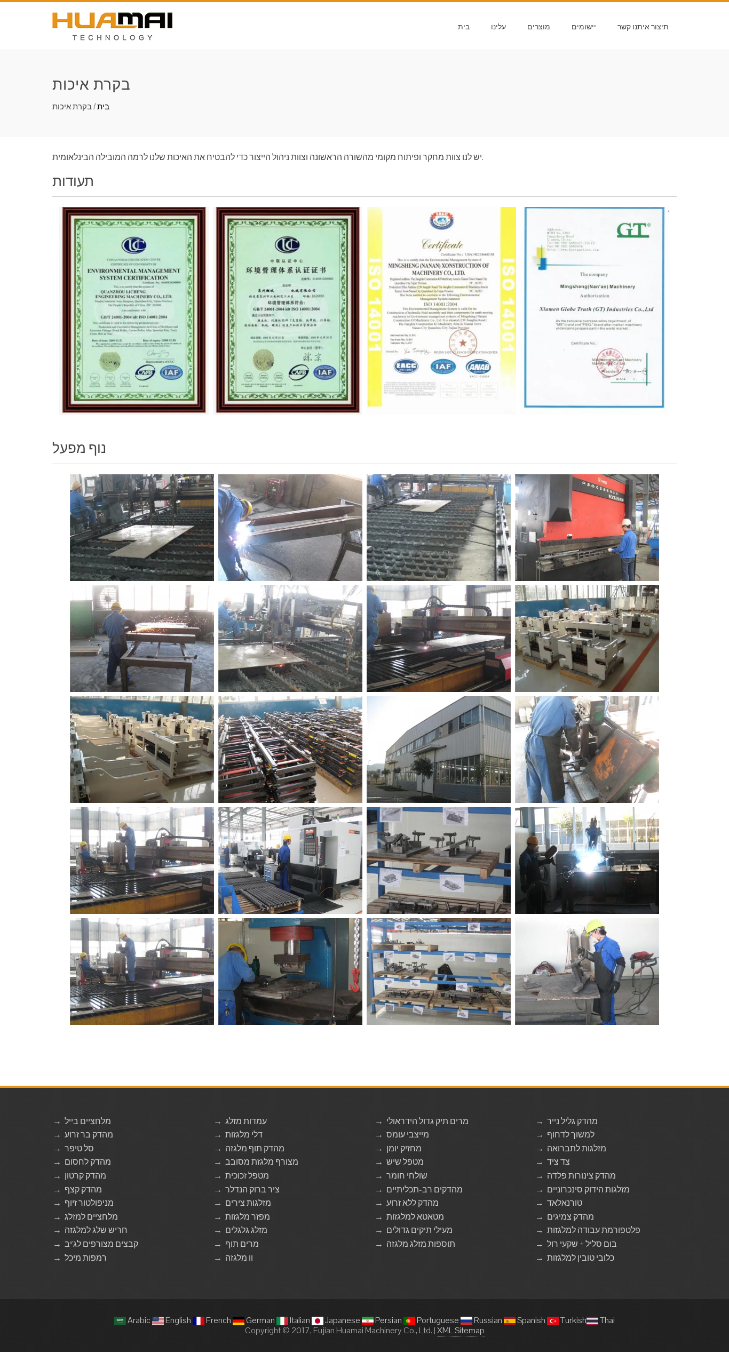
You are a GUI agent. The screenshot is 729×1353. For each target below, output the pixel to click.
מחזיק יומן (404, 1148)
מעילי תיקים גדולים (419, 1230)
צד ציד (558, 1161)
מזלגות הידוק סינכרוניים (588, 1189)
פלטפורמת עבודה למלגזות (593, 1230)
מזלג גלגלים (246, 1230)
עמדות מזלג (246, 1121)
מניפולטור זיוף (89, 1202)
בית (464, 25)
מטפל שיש (405, 1161)
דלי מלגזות (244, 1134)
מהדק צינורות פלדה (581, 1175)
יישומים (584, 25)
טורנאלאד (564, 1202)
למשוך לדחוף (571, 1134)
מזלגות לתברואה (576, 1148)
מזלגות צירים (248, 1202)
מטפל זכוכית (247, 1175)
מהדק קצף (83, 1189)
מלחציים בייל (88, 1121)
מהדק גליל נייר (572, 1121)
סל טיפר (79, 1148)
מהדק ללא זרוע (412, 1202)
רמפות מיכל (86, 1257)
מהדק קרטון (85, 1175)
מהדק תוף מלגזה (254, 1148)
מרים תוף (242, 1243)
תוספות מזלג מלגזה (420, 1243)
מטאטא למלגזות (415, 1216)
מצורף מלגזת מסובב (261, 1161)
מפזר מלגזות (247, 1216)
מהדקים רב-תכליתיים (424, 1189)
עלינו (498, 25)
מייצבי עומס (407, 1134)
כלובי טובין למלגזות (580, 1257)
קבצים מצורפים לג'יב (101, 1243)
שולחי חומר (406, 1175)
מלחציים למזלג (91, 1216)
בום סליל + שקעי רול (582, 1243)
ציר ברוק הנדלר (252, 1189)
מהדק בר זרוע (89, 1134)
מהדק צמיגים (570, 1216)
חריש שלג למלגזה (96, 1230)
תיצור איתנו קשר (643, 25)
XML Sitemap (461, 1330)
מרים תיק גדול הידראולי (427, 1121)
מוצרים (538, 25)
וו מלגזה (239, 1257)
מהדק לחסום (88, 1161)
